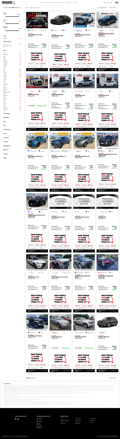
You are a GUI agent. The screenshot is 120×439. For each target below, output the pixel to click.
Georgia (40, 421)
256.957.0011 (90, 69)
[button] (47, 20)
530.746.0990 (67, 69)
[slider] (4, 16)
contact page (86, 404)
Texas (39, 420)
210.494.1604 (43, 69)
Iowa (39, 423)
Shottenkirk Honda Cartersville (102, 371)
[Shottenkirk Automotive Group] (8, 3)
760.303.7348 (67, 251)
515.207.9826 (43, 190)
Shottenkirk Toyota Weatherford (102, 190)
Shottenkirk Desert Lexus (55, 251)
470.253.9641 (43, 310)
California (40, 418)
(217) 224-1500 (67, 129)
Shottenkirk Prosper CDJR (32, 129)
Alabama (40, 427)
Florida (39, 426)
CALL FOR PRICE (31, 105)
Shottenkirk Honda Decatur (79, 69)
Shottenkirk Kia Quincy (54, 371)
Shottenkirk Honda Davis (55, 69)
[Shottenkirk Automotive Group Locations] (108, 2)
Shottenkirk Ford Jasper (31, 311)
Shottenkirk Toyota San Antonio (32, 69)
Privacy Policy (19, 394)
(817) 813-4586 (42, 106)
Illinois (39, 424)
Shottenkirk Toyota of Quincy (55, 129)
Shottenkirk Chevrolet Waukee (32, 190)
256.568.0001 (114, 370)
